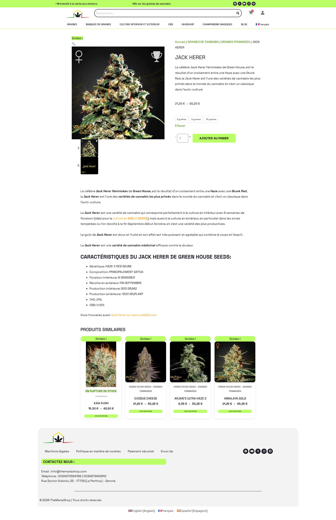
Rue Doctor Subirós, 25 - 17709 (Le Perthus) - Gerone (78, 481)
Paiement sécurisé (141, 451)
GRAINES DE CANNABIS (203, 42)
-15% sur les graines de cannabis (151, 3)
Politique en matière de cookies (98, 451)
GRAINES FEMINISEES (235, 42)
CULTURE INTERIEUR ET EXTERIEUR (139, 24)
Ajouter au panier (214, 138)
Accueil (180, 42)
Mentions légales (57, 451)
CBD (170, 24)
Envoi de (167, 451)
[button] (73, 44)
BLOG (244, 24)
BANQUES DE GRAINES (98, 24)
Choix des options (101, 416)
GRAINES (72, 24)
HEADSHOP (188, 24)
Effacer (180, 126)
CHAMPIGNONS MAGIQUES (217, 24)
